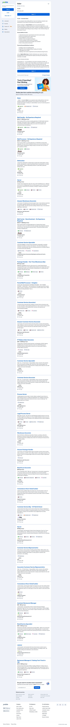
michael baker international (45, 695)
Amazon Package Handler (25, 449)
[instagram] (60, 705)
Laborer (19, 645)
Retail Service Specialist (24, 624)
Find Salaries (44, 711)
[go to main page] (8, 2)
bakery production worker (20, 694)
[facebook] (57, 705)
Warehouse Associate (24, 433)
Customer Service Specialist (26, 242)
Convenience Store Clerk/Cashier (27, 489)
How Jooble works (20, 708)
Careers (17, 715)
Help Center (18, 717)
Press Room (18, 713)
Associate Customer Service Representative (31, 567)
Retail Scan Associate (24, 468)
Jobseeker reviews (45, 710)
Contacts (18, 711)
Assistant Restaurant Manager (26, 603)
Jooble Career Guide (46, 708)
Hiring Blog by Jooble (33, 711)
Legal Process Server (23, 413)
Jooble (65, 724)
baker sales (42, 697)
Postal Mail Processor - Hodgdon (27, 283)
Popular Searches (45, 706)
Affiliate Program (32, 710)
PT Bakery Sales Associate (25, 340)
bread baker (30, 695)
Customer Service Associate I (26, 302)
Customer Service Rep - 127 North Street (29, 507)
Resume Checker (45, 717)
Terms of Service (6, 724)
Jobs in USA (18, 718)
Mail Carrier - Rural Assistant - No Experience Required (31, 220)
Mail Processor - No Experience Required (29, 139)
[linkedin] (65, 705)
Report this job (46, 75)
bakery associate (19, 695)
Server (19, 180)
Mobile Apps (44, 713)
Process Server (22, 394)
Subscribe (37, 687)
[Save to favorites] (48, 4)
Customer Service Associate (26, 377)
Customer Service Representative (27, 548)
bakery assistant (31, 694)
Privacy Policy (13, 724)
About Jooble (19, 706)
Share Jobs (7, 15)
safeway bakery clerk (44, 694)
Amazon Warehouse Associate (26, 201)
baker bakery (30, 697)
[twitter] (63, 705)
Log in (8, 12)
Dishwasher (21, 160)
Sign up (8, 9)
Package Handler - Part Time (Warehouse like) (31, 262)
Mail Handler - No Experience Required (29, 117)
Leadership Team (19, 710)
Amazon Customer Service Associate (28, 322)
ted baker (17, 697)
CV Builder (44, 715)
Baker (19, 98)
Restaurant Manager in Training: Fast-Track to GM (31, 661)
